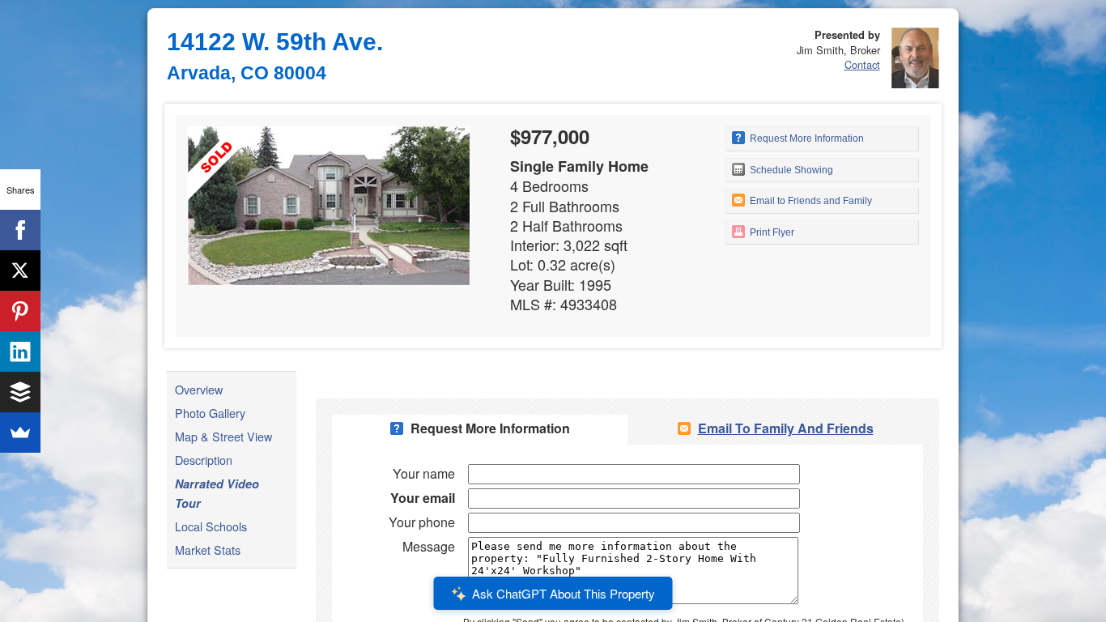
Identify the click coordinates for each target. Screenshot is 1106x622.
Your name (424, 473)
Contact (862, 64)
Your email (422, 497)
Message (428, 546)
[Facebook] (20, 230)
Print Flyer (770, 232)
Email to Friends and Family (809, 201)
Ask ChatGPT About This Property (563, 593)
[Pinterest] (20, 311)
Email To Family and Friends (786, 428)
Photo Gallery (210, 412)
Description (203, 459)
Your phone (422, 522)
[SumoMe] (20, 432)
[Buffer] (20, 392)
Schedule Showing (790, 170)
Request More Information (805, 138)
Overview (199, 389)
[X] (20, 270)
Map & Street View (223, 436)
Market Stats (207, 549)
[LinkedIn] (20, 351)
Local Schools (211, 526)
